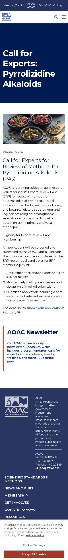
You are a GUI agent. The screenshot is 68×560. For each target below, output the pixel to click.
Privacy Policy (35, 535)
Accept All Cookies (34, 554)
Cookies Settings (34, 545)
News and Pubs (19, 488)
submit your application (44, 308)
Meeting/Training (14, 5)
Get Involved (17, 502)
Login (60, 5)
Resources (15, 517)
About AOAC (31, 5)
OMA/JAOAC (47, 5)
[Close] (62, 525)
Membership (16, 495)
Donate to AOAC (20, 509)
